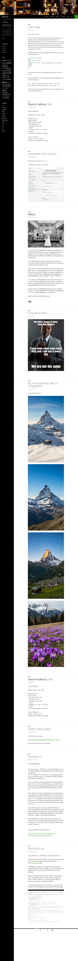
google (10, 72)
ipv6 (8, 75)
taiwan (8, 95)
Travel (3, 52)
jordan (8, 77)
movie (3, 86)
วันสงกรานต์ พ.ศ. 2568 (40, 679)
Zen (68, 16)
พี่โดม (3, 122)
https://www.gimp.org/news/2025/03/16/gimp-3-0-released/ (44, 739)
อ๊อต (3, 129)
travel (3, 97)
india (6, 75)
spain (3, 95)
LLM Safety (35, 756)
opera (7, 88)
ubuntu (7, 98)
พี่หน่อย (3, 116)
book (10, 63)
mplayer (6, 86)
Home (46, 16)
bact (3, 105)
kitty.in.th (5, 17)
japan (3, 77)
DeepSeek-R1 (36, 848)
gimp (5, 71)
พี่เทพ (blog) (4, 118)
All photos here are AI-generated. (43, 385)
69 (47, 930)
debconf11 (9, 68)
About (72, 16)
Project (3, 50)
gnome (7, 71)
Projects (52, 16)
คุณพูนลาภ (4, 109)
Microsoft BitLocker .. (43, 154)
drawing (3, 70)
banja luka (4, 63)
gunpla (10, 73)
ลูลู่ (2, 126)
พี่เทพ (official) (5, 120)
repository (5, 92)
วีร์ (2, 127)
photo (4, 90)
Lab (3, 48)
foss (9, 70)
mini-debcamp (6, 85)
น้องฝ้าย (3, 113)
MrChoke (4, 107)
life (30, 301)
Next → (53, 930)
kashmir (3, 79)
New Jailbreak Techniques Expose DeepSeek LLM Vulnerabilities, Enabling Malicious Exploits (42, 834)
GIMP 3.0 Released (39, 729)
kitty (7, 79)
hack (3, 75)
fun (3, 71)
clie (5, 68)
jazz (6, 77)
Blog (29, 24)
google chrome (5, 73)
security (9, 94)
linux (4, 82)
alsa (7, 60)
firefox (6, 70)
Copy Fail (34, 27)
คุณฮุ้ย (3, 111)
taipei (5, 95)
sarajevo (4, 94)
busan (3, 68)
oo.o (4, 88)
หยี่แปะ (32, 214)
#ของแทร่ (35, 863)
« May (4, 38)
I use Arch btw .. (38, 313)
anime (9, 60)
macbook (8, 82)
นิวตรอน (4, 115)
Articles (57, 16)
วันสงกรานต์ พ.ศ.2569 (40, 104)
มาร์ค (3, 124)
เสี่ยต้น (3, 131)
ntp (3, 88)
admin (4, 60)
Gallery (63, 16)
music (9, 86)
